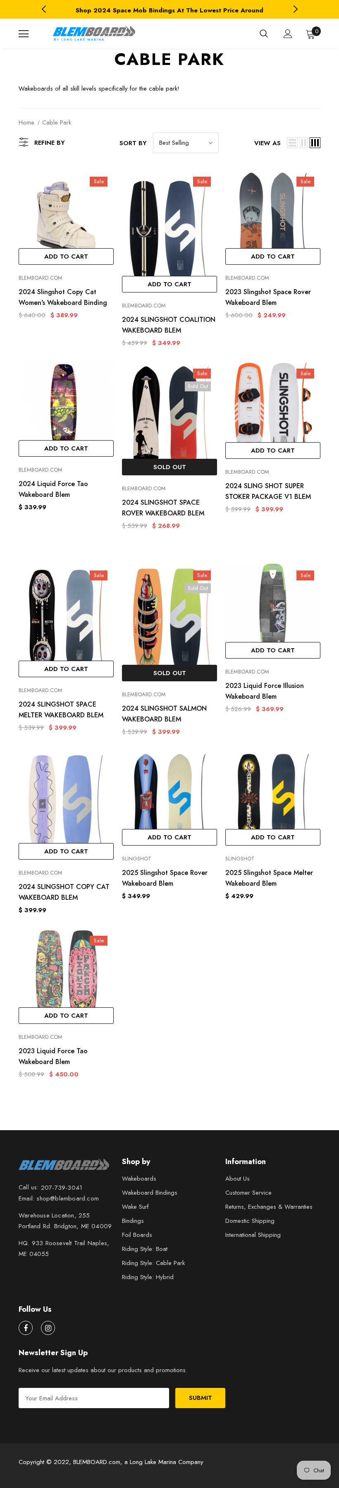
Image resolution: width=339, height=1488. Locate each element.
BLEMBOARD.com (40, 278)
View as (267, 143)
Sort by (133, 143)
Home (26, 122)
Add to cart (66, 256)
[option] (169, 10)
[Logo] (93, 34)
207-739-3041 (61, 1187)
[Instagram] (48, 1328)
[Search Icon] (264, 34)
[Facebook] (26, 1328)
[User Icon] (288, 33)
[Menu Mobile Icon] (24, 34)
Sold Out (169, 467)
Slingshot (136, 859)
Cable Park (56, 122)
